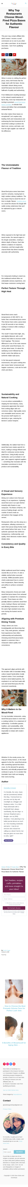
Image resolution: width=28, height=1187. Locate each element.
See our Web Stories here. (11, 1090)
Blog (8, 867)
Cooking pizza (21, 201)
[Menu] (2, 3)
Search (5, 1149)
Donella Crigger (10, 788)
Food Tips (15, 867)
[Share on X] (10, 54)
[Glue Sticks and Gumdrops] (14, 3)
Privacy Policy (7, 1109)
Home (3, 867)
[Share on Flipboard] (14, 54)
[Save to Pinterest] (3, 54)
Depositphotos (17, 1094)
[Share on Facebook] (7, 54)
